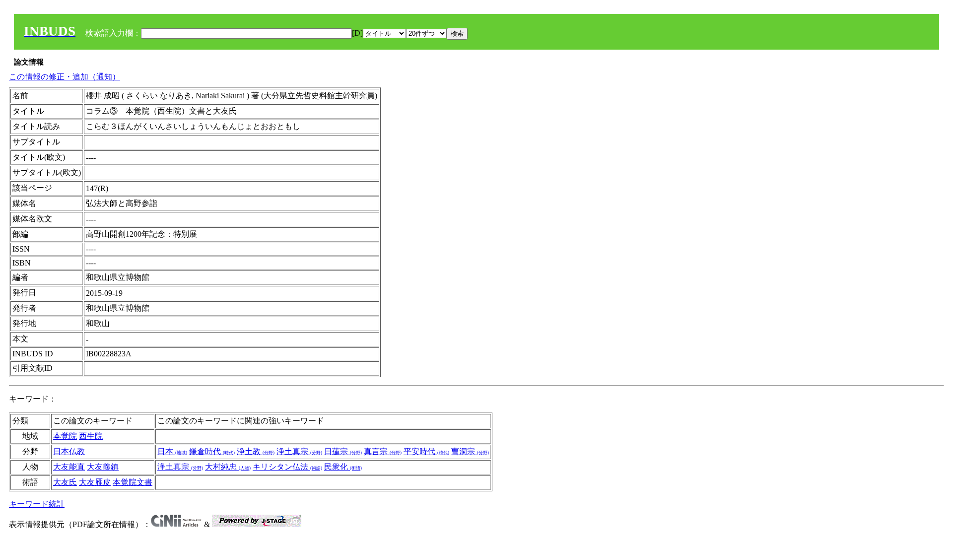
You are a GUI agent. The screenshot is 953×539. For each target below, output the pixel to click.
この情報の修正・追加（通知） (64, 76)
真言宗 (383, 451)
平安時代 (426, 451)
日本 (172, 451)
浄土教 (255, 451)
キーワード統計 (37, 504)
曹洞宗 (470, 451)
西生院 (91, 436)
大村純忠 (228, 467)
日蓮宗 (343, 451)
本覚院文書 (132, 482)
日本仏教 (69, 451)
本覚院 (65, 436)
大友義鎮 (103, 467)
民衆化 (343, 467)
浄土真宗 (299, 451)
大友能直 (69, 467)
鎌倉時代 (212, 451)
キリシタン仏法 (287, 467)
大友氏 (65, 482)
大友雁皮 (95, 482)
